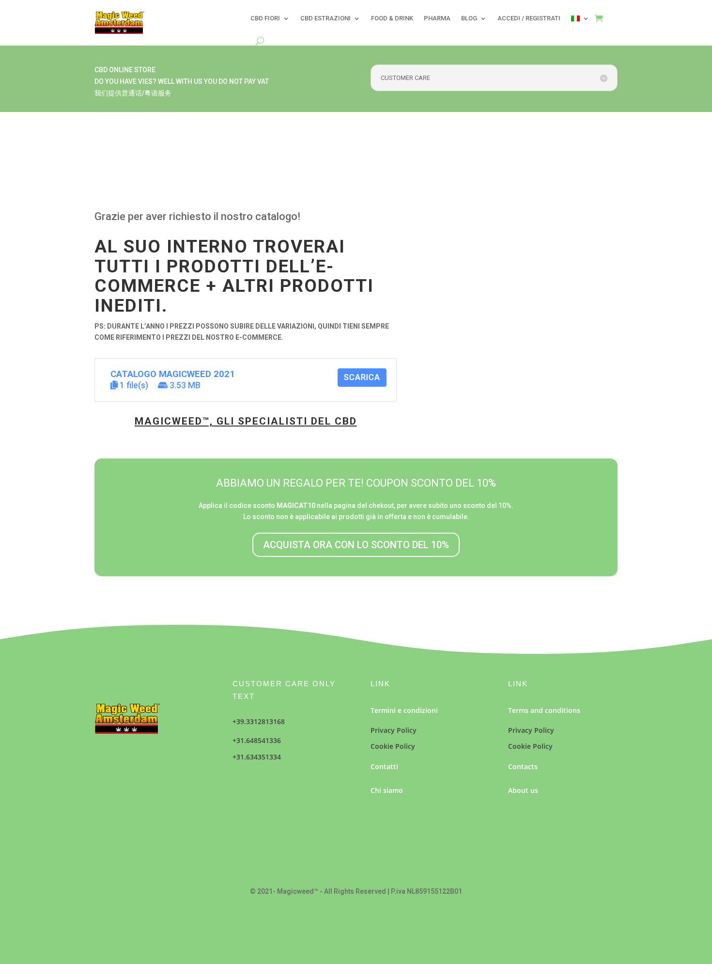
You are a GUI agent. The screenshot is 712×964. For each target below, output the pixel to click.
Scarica (362, 377)
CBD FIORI (265, 18)
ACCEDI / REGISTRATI (528, 18)
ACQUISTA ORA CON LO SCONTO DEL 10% (356, 545)
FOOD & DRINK (392, 18)
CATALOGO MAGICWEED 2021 (172, 374)
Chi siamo (387, 790)
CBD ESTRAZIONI (325, 18)
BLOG (469, 18)
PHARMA (437, 18)
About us (523, 790)
